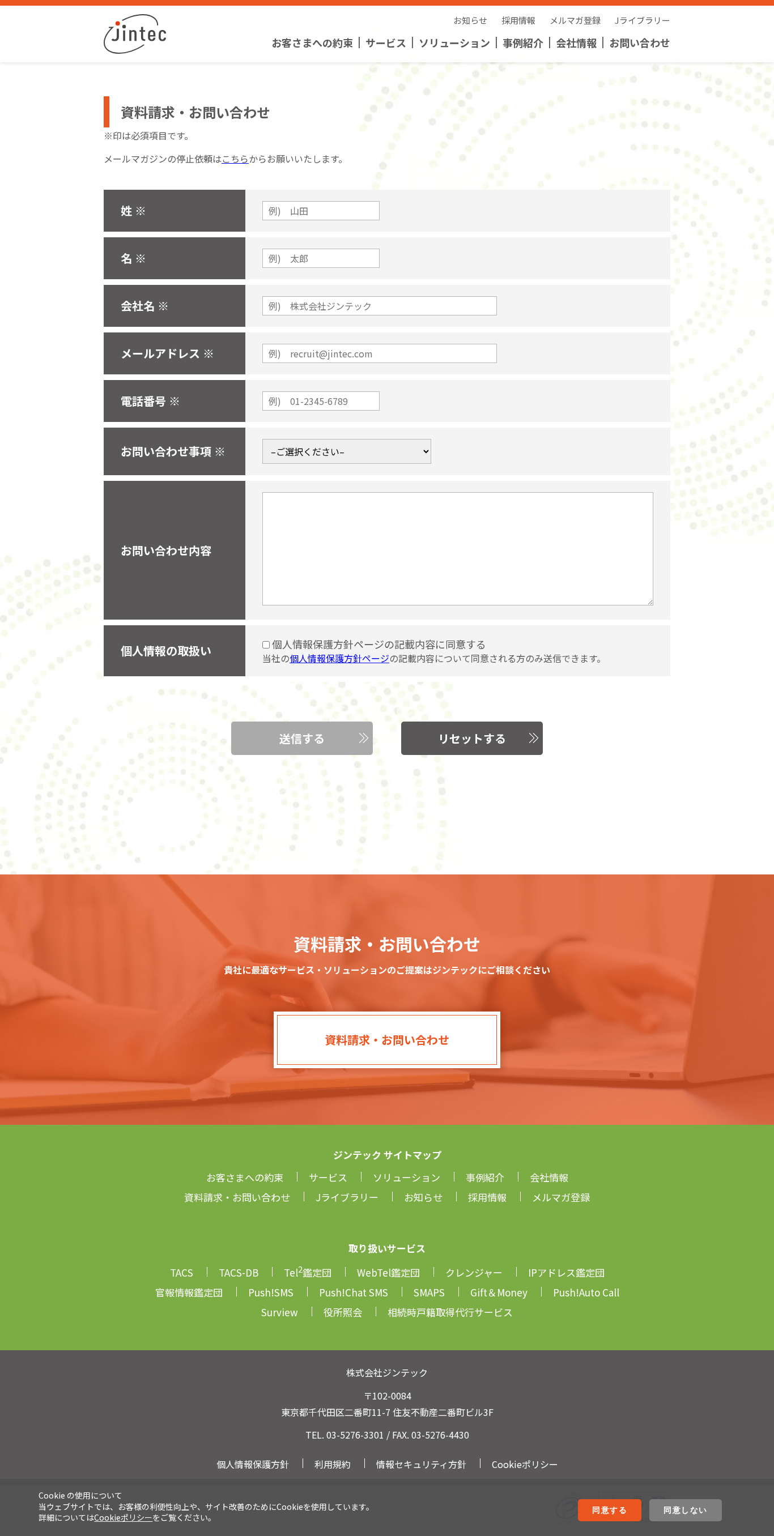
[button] (302, 738)
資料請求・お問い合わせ (387, 1039)
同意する (609, 1509)
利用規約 (332, 1464)
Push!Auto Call (586, 1292)
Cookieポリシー (123, 1517)
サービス (385, 42)
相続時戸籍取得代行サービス (450, 1312)
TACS (181, 1272)
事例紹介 (523, 42)
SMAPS (429, 1292)
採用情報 (518, 20)
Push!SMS (271, 1292)
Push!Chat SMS (353, 1292)
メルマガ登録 (575, 20)
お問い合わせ (639, 42)
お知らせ (470, 20)
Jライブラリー (642, 20)
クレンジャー (474, 1272)
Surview (279, 1312)
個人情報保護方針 (252, 1464)
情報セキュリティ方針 (421, 1464)
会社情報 (576, 42)
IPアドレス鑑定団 (566, 1272)
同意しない (686, 1509)
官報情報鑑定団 (189, 1292)
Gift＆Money (499, 1292)
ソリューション (454, 42)
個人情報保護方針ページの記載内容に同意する (378, 644)
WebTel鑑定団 (388, 1272)
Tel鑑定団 (307, 1272)
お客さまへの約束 (312, 42)
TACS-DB (238, 1272)
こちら (235, 158)
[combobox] (346, 451)
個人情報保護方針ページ (339, 658)
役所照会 (343, 1312)
